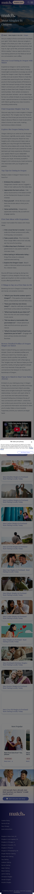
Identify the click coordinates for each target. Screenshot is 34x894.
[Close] (31, 442)
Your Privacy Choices (25, 452)
